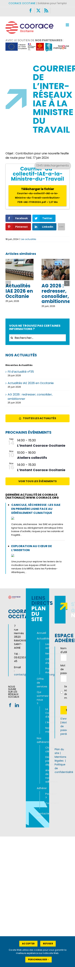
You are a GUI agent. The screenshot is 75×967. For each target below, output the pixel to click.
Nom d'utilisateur (63, 650)
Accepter (28, 943)
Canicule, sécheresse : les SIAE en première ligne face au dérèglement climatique (35, 509)
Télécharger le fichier (37, 195)
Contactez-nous (37, 815)
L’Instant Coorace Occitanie (41, 445)
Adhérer (37, 788)
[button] (8, 283)
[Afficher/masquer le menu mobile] (68, 25)
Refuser (48, 943)
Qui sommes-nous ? (37, 697)
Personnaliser (38, 959)
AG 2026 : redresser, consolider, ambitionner (57, 294)
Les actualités (28, 239)
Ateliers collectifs (32, 457)
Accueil (37, 633)
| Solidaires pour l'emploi (38, 3)
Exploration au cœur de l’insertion (31, 548)
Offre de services (37, 682)
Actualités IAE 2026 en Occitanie (19, 291)
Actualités (37, 638)
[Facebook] (10, 705)
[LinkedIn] (17, 705)
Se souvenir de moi (66, 692)
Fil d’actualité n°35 (21, 372)
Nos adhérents (37, 740)
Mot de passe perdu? (64, 728)
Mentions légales (60, 758)
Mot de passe (63, 669)
